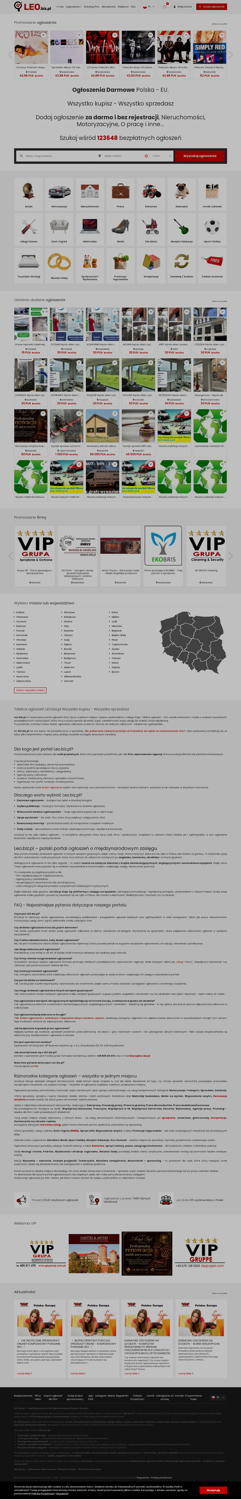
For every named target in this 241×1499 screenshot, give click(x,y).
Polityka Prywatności (43, 1493)
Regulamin (62, 1493)
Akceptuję (213, 1490)
